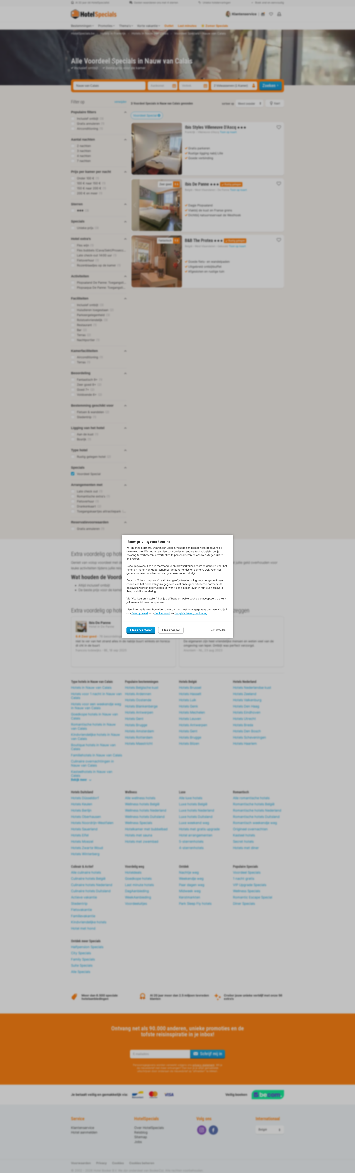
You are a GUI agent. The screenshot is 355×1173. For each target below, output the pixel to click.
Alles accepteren (140, 630)
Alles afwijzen (170, 630)
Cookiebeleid (162, 613)
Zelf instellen (218, 630)
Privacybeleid (139, 613)
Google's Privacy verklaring (191, 613)
